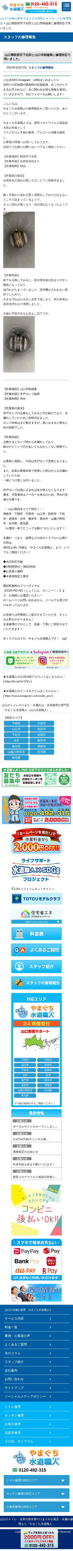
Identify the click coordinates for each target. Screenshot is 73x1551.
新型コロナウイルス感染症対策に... (35, 1176)
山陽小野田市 (16, 751)
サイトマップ (14, 1388)
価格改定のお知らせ (25, 1151)
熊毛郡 (16, 757)
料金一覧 (11, 1327)
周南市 (41, 746)
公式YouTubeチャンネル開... (30, 1139)
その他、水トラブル (19, 1441)
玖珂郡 (41, 751)
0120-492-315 (32, 1470)
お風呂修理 (13, 1424)
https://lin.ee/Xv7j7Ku (17, 681)
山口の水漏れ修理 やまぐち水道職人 (23, 18)
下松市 (16, 734)
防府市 (41, 729)
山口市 (16, 729)
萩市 (48, 1075)
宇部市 (41, 723)
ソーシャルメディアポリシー (25, 1396)
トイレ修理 (13, 1407)
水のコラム (13, 1353)
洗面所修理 (13, 1433)
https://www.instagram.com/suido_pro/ (28, 695)
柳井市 (41, 740)
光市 (16, 740)
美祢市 (16, 746)
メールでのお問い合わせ (41, 11)
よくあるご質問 (16, 1344)
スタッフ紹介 (14, 1362)
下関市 (16, 723)
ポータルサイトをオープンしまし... (35, 1126)
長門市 (25, 1080)
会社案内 (11, 1370)
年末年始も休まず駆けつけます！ (34, 1164)
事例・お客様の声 (17, 1336)
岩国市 (41, 734)
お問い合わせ (14, 1379)
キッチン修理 (14, 1415)
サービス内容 (14, 1318)
